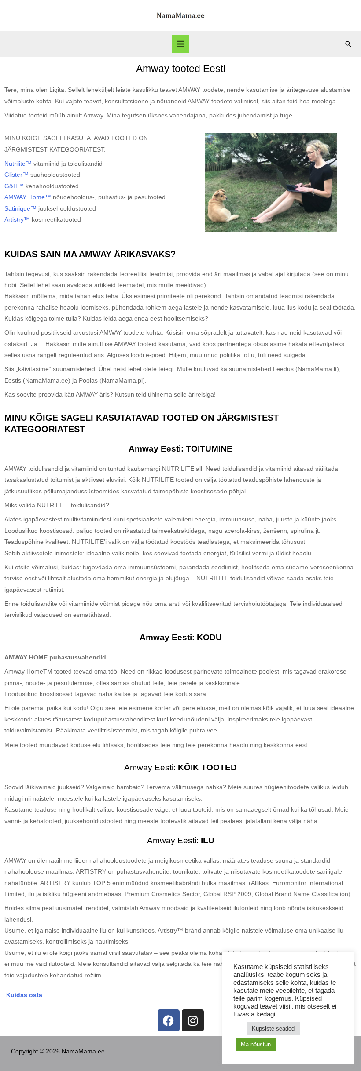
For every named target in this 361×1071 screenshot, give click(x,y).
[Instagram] (193, 1020)
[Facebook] (169, 1020)
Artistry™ (17, 219)
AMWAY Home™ (27, 197)
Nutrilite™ (18, 163)
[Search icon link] (348, 44)
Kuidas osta (24, 995)
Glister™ (16, 174)
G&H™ (14, 186)
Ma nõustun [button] (256, 1044)
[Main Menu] (181, 44)
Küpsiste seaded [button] (273, 1028)
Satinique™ (20, 208)
